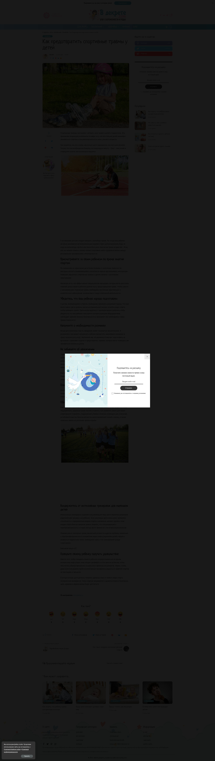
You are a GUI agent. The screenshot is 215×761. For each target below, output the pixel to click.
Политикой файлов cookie (12, 749)
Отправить (128, 388)
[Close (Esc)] (147, 356)
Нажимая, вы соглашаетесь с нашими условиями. (130, 393)
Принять (27, 756)
